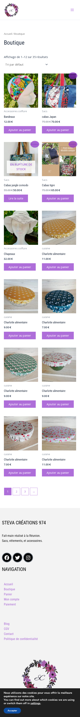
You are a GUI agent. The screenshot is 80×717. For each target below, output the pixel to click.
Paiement (10, 604)
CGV (6, 629)
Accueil (8, 34)
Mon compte (11, 599)
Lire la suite (16, 198)
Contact (9, 634)
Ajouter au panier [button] (20, 130)
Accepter (12, 710)
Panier (8, 594)
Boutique (9, 589)
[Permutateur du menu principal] (72, 10)
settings (35, 703)
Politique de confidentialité (21, 639)
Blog (7, 624)
